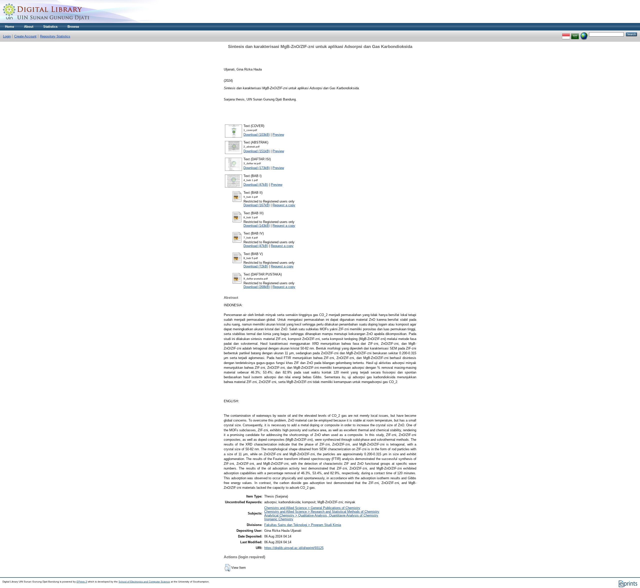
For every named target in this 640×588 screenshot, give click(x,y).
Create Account (25, 36)
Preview (278, 134)
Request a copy (283, 205)
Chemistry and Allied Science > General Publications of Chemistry (312, 508)
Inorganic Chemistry (278, 519)
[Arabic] (575, 34)
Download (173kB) (257, 168)
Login (7, 36)
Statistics (50, 26)
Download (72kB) (256, 266)
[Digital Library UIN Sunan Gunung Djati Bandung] (46, 22)
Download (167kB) (257, 205)
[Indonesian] (566, 34)
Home (9, 26)
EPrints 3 (81, 581)
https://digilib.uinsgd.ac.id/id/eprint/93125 (294, 548)
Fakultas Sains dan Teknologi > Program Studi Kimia (302, 525)
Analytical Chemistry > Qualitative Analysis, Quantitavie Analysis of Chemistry (321, 515)
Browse (73, 26)
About (28, 26)
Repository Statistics (55, 36)
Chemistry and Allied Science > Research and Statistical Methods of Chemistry (321, 512)
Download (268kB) (257, 287)
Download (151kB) (257, 151)
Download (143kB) (257, 226)
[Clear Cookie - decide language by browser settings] (584, 34)
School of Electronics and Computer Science (144, 581)
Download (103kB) (257, 134)
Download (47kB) (256, 184)
